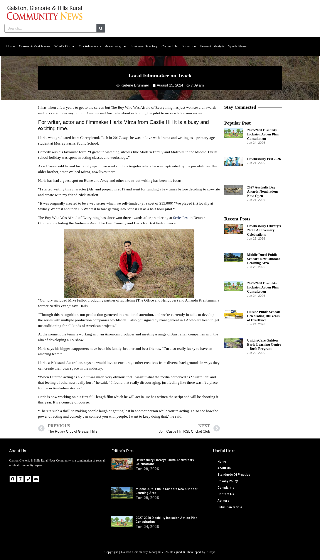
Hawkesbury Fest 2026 (264, 159)
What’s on (61, 46)
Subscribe (189, 46)
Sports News (237, 46)
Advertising (113, 46)
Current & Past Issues (35, 46)
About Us (224, 468)
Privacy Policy (227, 481)
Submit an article (229, 507)
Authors (223, 500)
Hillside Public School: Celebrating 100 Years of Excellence (263, 316)
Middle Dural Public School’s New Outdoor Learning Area (263, 259)
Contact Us (170, 46)
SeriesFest (181, 218)
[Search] (100, 28)
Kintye (211, 552)
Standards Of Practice (233, 474)
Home (10, 46)
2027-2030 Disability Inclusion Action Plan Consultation (263, 134)
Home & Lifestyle (212, 46)
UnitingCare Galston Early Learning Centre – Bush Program (264, 344)
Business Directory (144, 46)
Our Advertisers (90, 46)
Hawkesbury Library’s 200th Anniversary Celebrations (264, 230)
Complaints (225, 487)
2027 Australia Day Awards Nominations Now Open (262, 191)
